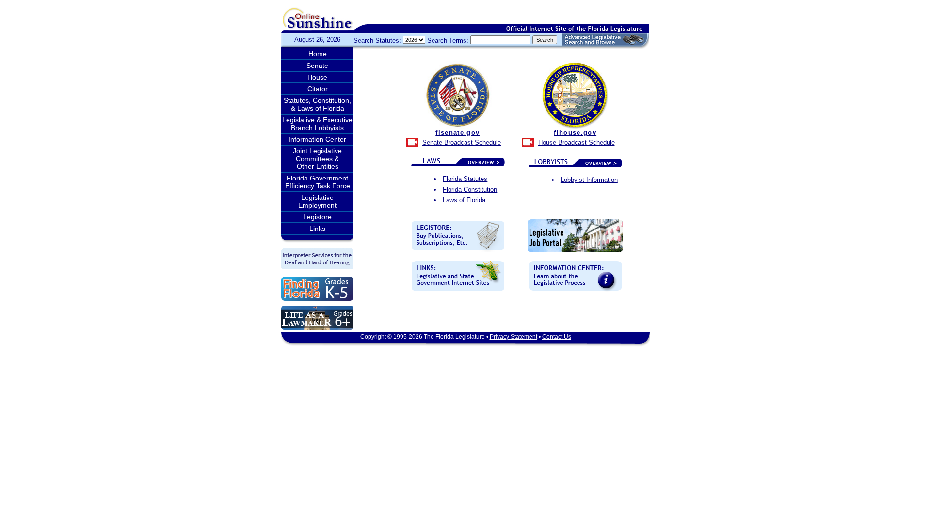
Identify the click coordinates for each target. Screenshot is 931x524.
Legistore (317, 217)
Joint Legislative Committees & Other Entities (317, 158)
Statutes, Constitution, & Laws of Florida (317, 104)
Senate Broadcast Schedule (461, 142)
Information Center (317, 139)
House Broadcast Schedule (576, 142)
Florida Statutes (465, 178)
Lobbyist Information (589, 179)
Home (317, 54)
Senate (317, 65)
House (317, 77)
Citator (317, 89)
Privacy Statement (513, 336)
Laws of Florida (464, 200)
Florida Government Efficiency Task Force (317, 182)
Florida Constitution (470, 189)
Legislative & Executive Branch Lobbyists (317, 123)
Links (317, 228)
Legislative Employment (317, 201)
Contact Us (556, 336)
